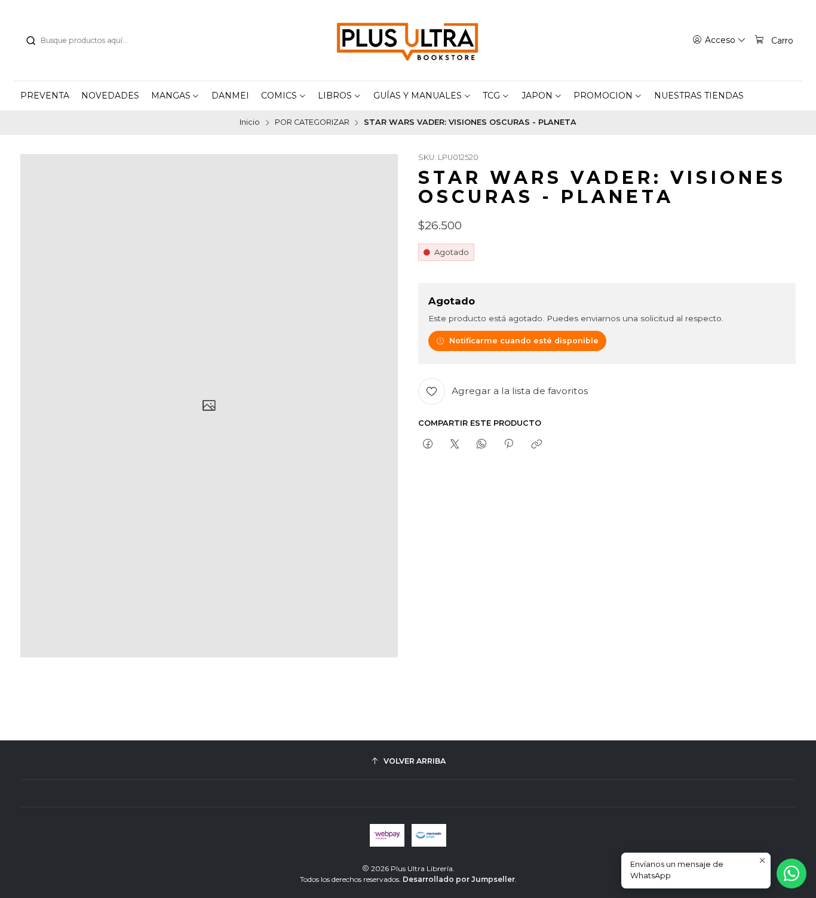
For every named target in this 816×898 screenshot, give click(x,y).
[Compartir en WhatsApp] (482, 444)
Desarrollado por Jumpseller (459, 879)
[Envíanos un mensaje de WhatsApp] (791, 873)
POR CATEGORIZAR (312, 123)
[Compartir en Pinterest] (509, 444)
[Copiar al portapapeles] (536, 444)
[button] (175, 95)
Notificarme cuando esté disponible (524, 340)
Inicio (250, 123)
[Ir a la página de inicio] (408, 40)
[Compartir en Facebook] (427, 444)
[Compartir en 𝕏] (454, 444)
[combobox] (86, 41)
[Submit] (30, 41)
